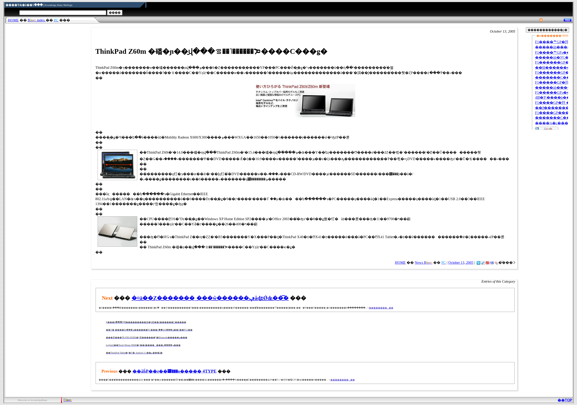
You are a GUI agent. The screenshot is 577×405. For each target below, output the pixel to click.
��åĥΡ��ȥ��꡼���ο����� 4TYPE (175, 371)
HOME (13, 20)
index (37, 20)
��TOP (565, 400)
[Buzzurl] (487, 262)
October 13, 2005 (460, 262)
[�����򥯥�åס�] (483, 262)
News (423, 262)
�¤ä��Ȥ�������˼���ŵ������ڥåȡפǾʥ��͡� (210, 298)
